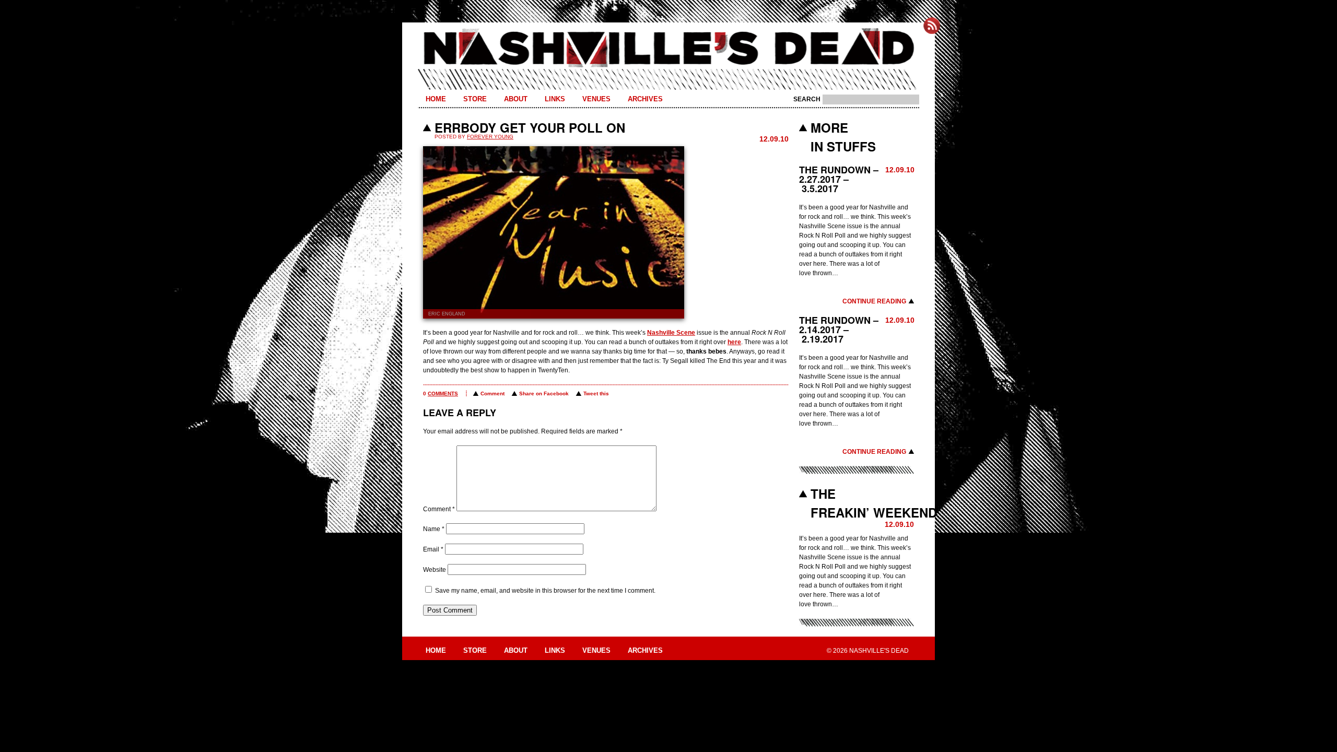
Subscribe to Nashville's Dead (931, 25)
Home (436, 99)
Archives (645, 99)
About (515, 99)
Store (475, 99)
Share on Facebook (544, 393)
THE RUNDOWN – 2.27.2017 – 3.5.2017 (838, 179)
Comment (492, 393)
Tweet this (596, 393)
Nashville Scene (671, 332)
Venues (596, 99)
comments (443, 393)
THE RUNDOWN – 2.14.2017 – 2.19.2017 (838, 329)
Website (434, 569)
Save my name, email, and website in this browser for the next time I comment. (545, 590)
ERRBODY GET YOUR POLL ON (530, 127)
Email (433, 549)
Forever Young (490, 136)
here (734, 342)
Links (555, 99)
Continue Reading (874, 301)
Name (433, 529)
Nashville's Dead (668, 48)
